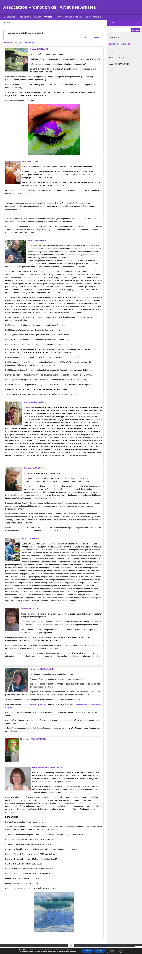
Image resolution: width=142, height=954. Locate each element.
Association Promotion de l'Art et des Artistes (49, 7)
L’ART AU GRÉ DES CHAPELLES (70, 17)
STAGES (37, 17)
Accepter (87, 951)
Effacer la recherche (93, 37)
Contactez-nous (114, 37)
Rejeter (99, 951)
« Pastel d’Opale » (35, 704)
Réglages (112, 951)
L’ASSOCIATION (9, 17)
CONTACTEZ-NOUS (93, 17)
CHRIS (111, 51)
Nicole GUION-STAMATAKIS (119, 64)
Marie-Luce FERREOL (116, 57)
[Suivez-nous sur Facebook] (138, 23)
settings (74, 952)
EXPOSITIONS (25, 17)
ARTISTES (48, 17)
